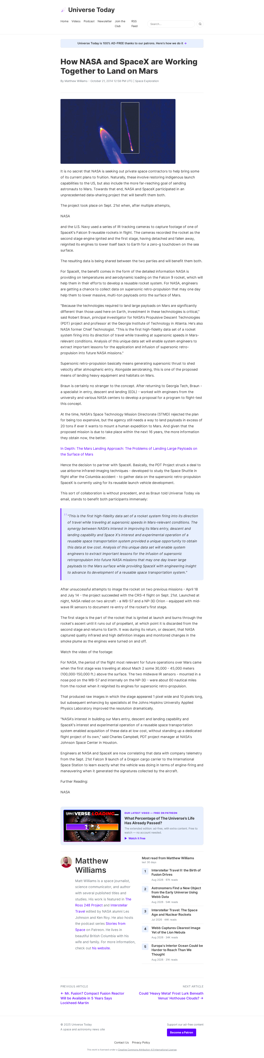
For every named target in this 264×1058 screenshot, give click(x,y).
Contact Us (121, 1042)
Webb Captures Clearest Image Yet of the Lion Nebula (176, 930)
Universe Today (91, 10)
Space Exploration (147, 81)
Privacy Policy (141, 1042)
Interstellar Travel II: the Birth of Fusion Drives (176, 872)
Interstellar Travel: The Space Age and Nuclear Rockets (175, 912)
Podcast (89, 21)
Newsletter (105, 21)
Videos (76, 21)
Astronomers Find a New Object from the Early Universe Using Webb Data (176, 892)
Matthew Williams (76, 81)
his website (101, 948)
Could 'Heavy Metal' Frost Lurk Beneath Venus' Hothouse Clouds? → (171, 995)
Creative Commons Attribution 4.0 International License (147, 1049)
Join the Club (120, 23)
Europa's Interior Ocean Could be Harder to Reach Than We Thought (177, 950)
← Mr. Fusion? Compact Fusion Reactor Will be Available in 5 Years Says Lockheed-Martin (92, 998)
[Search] (200, 23)
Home (64, 21)
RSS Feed (134, 23)
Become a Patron (181, 1032)
